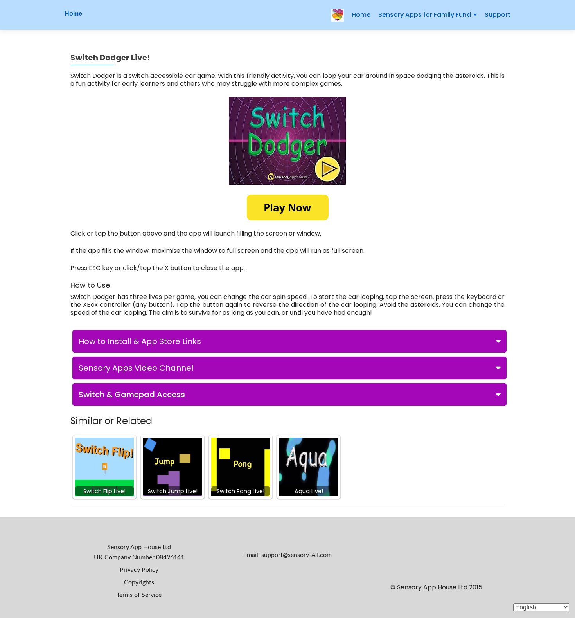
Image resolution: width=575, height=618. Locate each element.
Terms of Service (139, 595)
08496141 (170, 557)
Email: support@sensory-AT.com (287, 555)
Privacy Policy (139, 570)
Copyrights (139, 582)
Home (73, 13)
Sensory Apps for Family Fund (424, 14)
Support (497, 14)
